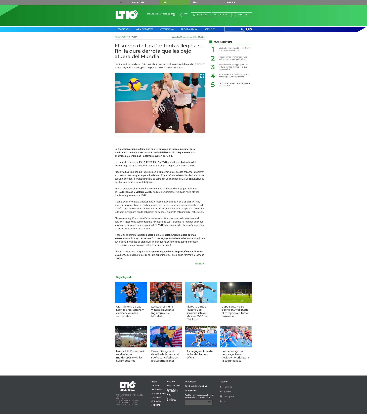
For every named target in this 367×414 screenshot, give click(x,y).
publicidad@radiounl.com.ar (126, 402)
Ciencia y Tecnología (172, 390)
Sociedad (156, 405)
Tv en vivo (202, 15)
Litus (195, 2)
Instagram (229, 396)
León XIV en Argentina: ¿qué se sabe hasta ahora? (234, 84)
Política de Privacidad (196, 386)
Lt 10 (127, 14)
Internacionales (158, 393)
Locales (155, 386)
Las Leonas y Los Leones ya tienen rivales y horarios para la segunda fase (235, 356)
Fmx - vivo (243, 15)
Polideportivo (122, 37)
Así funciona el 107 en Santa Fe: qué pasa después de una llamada (234, 76)
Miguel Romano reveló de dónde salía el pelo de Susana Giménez (233, 58)
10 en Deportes (144, 29)
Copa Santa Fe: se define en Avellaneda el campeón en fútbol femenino (235, 311)
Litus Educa (229, 2)
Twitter (227, 392)
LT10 (165, 2)
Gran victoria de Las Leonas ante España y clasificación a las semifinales (130, 311)
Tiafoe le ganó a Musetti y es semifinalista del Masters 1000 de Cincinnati (197, 313)
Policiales (156, 397)
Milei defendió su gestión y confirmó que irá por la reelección (234, 49)
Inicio (154, 382)
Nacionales (157, 389)
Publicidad (190, 382)
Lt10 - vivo (223, 15)
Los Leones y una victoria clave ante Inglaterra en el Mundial (162, 311)
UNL (122, 2)
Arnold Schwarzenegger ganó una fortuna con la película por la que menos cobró (233, 67)
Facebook (228, 387)
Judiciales (156, 401)
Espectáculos (174, 386)
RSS (226, 401)
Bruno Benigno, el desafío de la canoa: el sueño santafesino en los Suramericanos (165, 356)
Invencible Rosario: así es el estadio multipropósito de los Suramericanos (130, 356)
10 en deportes (171, 399)
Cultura (171, 382)
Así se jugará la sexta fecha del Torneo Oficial (200, 354)
